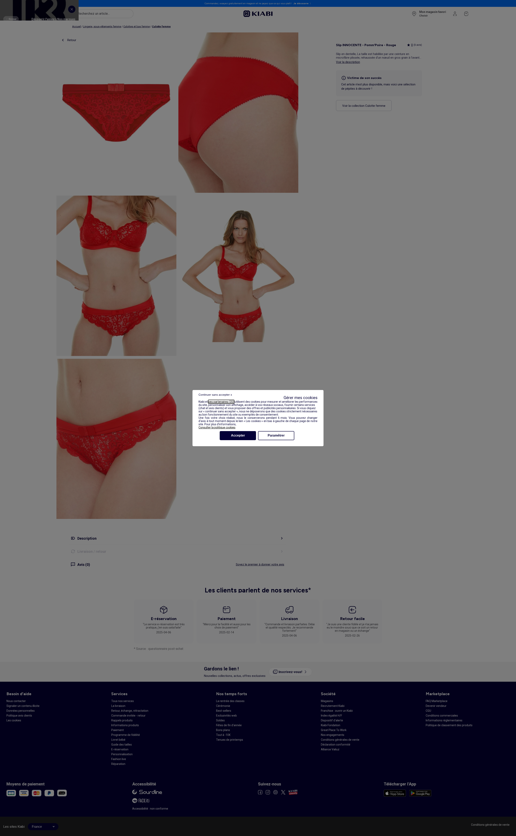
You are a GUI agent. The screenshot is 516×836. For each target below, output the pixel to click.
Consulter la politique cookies (217, 427)
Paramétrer (276, 435)
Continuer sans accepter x (215, 394)
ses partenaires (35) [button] (221, 401)
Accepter (238, 435)
